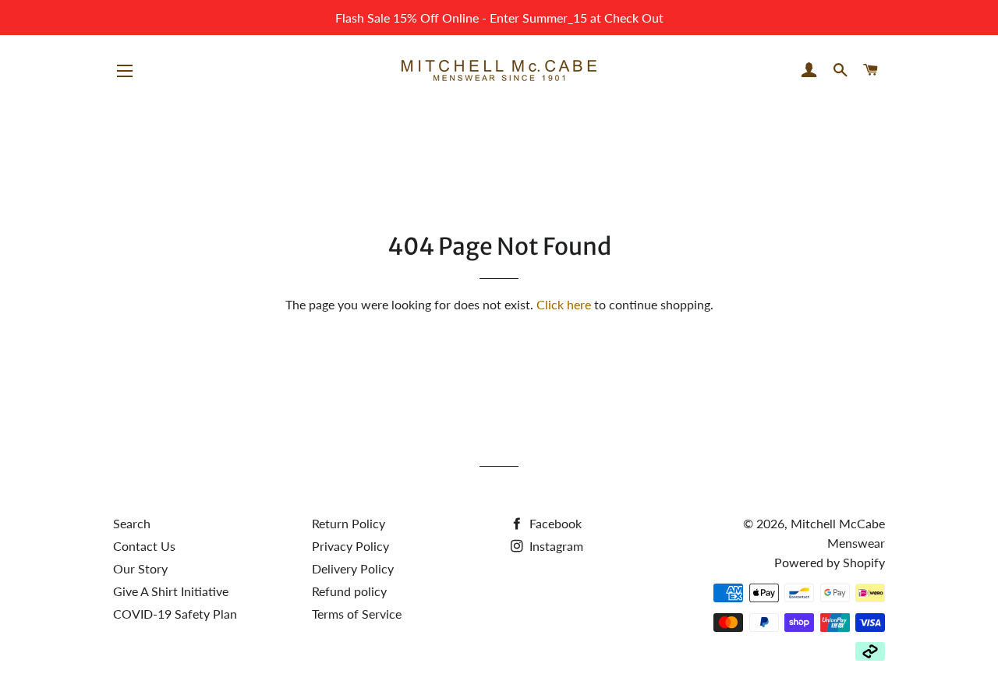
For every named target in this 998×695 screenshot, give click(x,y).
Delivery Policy (353, 568)
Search (131, 523)
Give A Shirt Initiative (170, 591)
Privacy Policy (350, 545)
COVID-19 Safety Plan (175, 613)
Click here (563, 304)
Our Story (140, 568)
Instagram (554, 545)
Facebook (554, 523)
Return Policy (348, 523)
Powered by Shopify (829, 562)
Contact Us (144, 545)
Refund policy (349, 591)
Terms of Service (357, 613)
